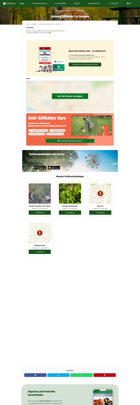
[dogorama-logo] (9, 3)
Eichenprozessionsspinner (70, 206)
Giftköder (62, 10)
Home (56, 10)
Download (114, 3)
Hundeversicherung (39, 3)
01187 (72, 10)
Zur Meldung (40, 212)
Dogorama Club (94, 3)
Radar (22, 3)
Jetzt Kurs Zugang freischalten (71, 141)
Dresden (68, 10)
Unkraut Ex (100, 206)
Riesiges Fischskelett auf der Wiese (39, 206)
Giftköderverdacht (39, 245)
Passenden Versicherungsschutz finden (85, 64)
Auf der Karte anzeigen (70, 96)
